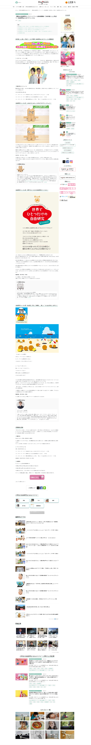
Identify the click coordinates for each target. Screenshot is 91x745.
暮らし (61, 6)
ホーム (16, 10)
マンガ (51, 6)
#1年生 (54, 685)
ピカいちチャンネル (35, 60)
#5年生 (46, 668)
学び (14, 6)
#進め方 (30, 668)
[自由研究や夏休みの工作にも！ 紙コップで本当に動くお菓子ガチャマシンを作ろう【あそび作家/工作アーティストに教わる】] (21, 693)
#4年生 (38, 668)
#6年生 (42, 668)
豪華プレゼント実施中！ (65, 66)
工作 (38, 500)
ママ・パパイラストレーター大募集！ (68, 32)
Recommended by (54, 652)
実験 (24, 500)
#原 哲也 (72, 128)
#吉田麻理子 (51, 668)
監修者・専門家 (75, 6)
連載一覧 (69, 6)
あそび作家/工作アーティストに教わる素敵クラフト (67, 145)
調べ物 (23, 505)
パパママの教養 (18, 6)
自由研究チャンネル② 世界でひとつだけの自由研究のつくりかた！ (32, 29)
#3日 (52, 670)
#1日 (49, 670)
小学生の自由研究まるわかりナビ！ (31, 6)
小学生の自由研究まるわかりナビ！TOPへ (37, 512)
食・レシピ (47, 6)
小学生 (19, 20)
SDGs (55, 6)
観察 (53, 500)
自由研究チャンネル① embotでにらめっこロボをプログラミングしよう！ (33, 28)
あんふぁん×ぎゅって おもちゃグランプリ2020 (34, 180)
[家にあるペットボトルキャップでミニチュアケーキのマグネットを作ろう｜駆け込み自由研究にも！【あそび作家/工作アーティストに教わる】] (21, 676)
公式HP (45, 182)
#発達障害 (68, 128)
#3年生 (34, 668)
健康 (58, 6)
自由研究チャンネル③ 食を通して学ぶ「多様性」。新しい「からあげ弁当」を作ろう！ (35, 31)
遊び (23, 6)
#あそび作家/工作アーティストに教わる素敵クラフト (38, 670)
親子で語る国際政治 (67, 150)
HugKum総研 (68, 142)
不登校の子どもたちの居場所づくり (67, 152)
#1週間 (30, 703)
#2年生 (53, 700)
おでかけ (65, 6)
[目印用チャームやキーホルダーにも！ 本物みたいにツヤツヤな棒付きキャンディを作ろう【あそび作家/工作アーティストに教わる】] (21, 661)
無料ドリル (42, 6)
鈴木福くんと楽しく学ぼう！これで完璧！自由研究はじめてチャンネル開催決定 (34, 26)
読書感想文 (38, 505)
